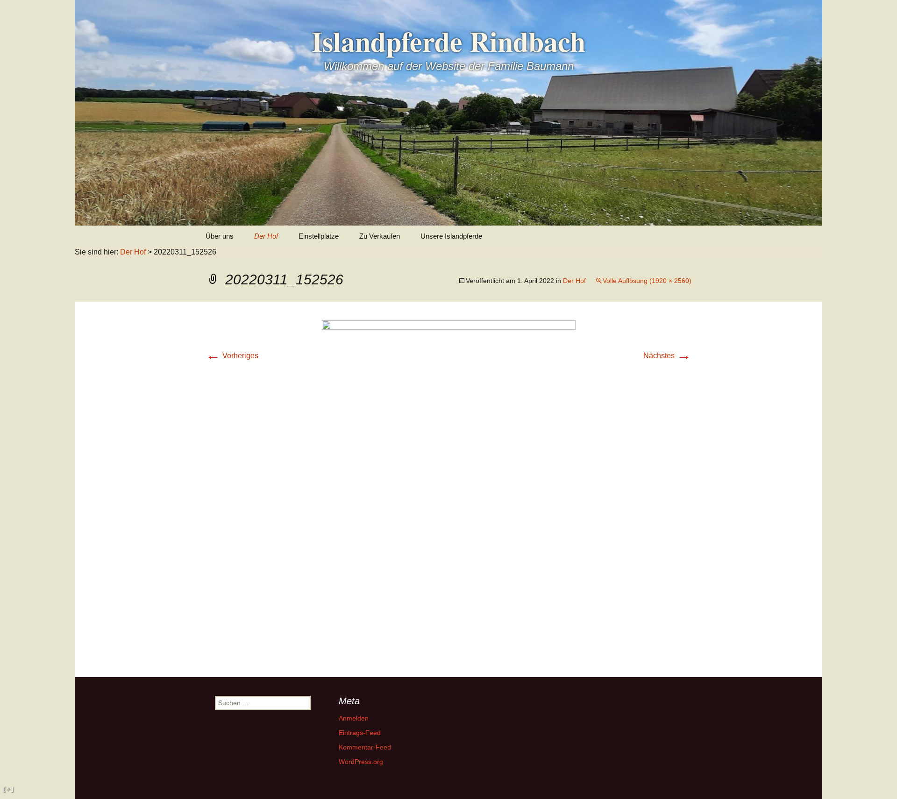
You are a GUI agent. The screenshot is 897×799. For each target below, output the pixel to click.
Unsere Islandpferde (451, 236)
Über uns (220, 236)
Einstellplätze (319, 236)
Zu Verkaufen (379, 236)
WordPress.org (361, 761)
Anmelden (354, 718)
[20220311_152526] (449, 489)
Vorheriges (232, 356)
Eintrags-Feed (360, 732)
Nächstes (667, 356)
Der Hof (266, 236)
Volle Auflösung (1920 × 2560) (647, 280)
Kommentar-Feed (365, 747)
